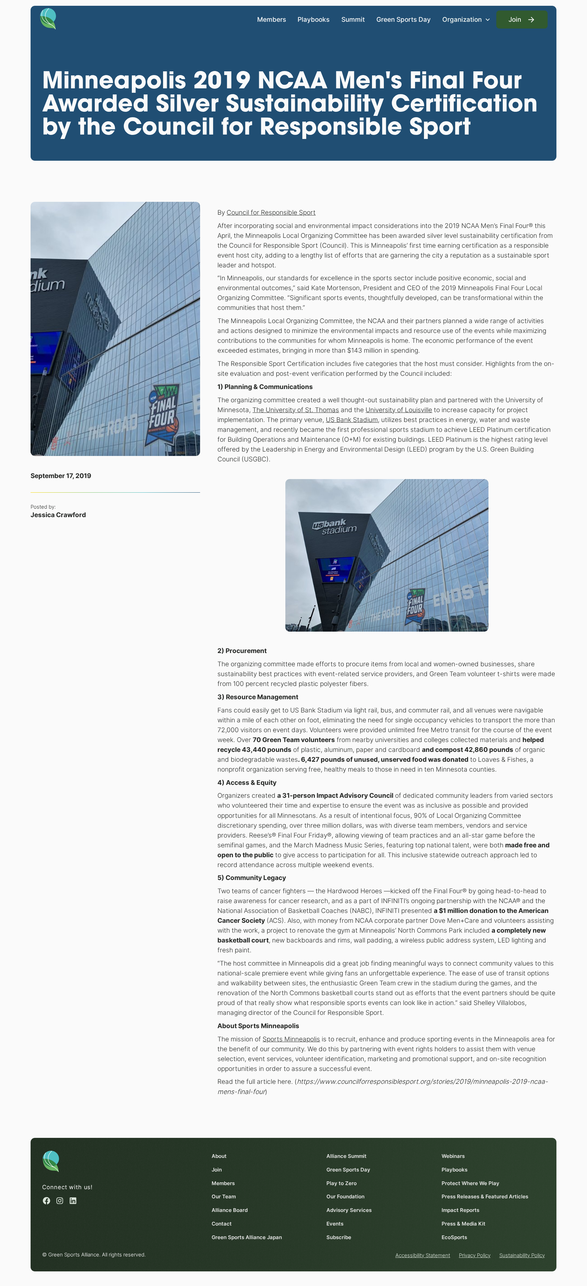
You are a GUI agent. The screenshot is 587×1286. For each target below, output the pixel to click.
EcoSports (454, 1237)
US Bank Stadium (352, 420)
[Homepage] (48, 18)
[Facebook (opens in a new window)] (46, 1200)
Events (334, 1223)
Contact (222, 1223)
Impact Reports (460, 1210)
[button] (466, 19)
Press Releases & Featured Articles (485, 1196)
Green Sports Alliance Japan (247, 1237)
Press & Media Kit (463, 1223)
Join (217, 1169)
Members (271, 19)
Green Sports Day (403, 19)
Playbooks (314, 19)
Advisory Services (349, 1210)
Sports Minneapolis (291, 1039)
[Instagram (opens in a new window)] (59, 1200)
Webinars (453, 1156)
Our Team (224, 1196)
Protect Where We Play (470, 1183)
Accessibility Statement (422, 1255)
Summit (353, 19)
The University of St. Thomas (295, 410)
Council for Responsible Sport (271, 212)
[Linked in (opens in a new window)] (73, 1200)
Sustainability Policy (522, 1255)
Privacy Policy (475, 1255)
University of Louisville (399, 410)
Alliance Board (230, 1210)
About (219, 1156)
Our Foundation (345, 1196)
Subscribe (338, 1237)
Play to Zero (341, 1183)
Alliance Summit (346, 1156)
